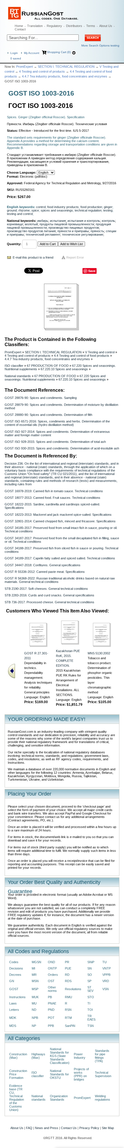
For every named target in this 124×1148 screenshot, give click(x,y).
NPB (35, 1017)
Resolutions (73, 989)
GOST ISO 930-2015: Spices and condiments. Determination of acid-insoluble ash (62, 448)
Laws (13, 1003)
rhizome (24, 210)
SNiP (90, 962)
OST (51, 981)
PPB (51, 1025)
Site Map (108, 1128)
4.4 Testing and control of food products (81, 355)
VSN (105, 989)
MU (34, 1003)
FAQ (29, 1128)
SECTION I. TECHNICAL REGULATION (66, 66)
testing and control (20, 214)
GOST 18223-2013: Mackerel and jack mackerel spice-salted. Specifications (58, 514)
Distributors (74, 26)
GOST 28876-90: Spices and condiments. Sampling (41, 398)
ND (34, 1009)
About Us (105, 26)
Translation (35, 26)
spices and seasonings (57, 210)
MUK (35, 997)
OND (51, 962)
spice (35, 210)
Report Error (75, 257)
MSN (35, 981)
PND (51, 1009)
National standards (18, 376)
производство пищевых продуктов (73, 227)
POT (51, 1017)
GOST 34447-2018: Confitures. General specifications (42, 565)
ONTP (52, 968)
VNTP (106, 968)
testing (107, 210)
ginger (108, 207)
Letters (14, 1009)
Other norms (52, 989)
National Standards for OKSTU (59, 1074)
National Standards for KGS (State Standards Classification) (59, 1055)
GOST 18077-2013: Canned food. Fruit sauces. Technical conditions (52, 497)
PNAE (52, 1003)
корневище (15, 224)
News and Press (46, 1128)
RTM (68, 1017)
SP (89, 981)
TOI (90, 1009)
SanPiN (70, 1025)
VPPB (106, 974)
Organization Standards (59, 1097)
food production (91, 207)
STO (90, 997)
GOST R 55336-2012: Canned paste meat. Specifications (45, 571)
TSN (90, 1025)
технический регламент (43, 234)
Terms (90, 26)
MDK (12, 1017)
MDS (12, 1025)
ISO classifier (14, 365)
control (41, 207)
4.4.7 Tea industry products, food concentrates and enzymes (64, 76)
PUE (68, 968)
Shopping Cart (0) (59, 52)
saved (15, 58)
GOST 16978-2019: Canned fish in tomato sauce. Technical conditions (54, 491)
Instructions (17, 997)
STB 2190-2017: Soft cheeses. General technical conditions (46, 588)
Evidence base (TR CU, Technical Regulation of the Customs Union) (16, 1098)
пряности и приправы (73, 231)
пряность (97, 231)
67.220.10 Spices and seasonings (64, 369)
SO (89, 974)
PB (50, 997)
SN (89, 968)
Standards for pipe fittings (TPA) (102, 1056)
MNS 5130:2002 (99, 653)
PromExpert (24, 66)
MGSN (36, 962)
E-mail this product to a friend (33, 257)
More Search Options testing (100, 45)
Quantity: (14, 244)
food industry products (63, 207)
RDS (68, 981)
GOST (13, 989)
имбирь (42, 220)
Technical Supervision (103, 1074)
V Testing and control (99, 352)
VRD (105, 981)
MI (33, 968)
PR (67, 962)
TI (88, 1003)
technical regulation (88, 210)
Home (19, 26)
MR (34, 974)
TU (104, 962)
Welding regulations (102, 1097)
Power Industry (79, 1055)
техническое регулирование (82, 234)
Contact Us (69, 1128)
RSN (68, 1009)
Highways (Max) (38, 1055)
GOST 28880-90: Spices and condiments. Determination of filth (48, 414)
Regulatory (54, 26)
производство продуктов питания (31, 231)
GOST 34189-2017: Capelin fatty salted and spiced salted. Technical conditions (60, 558)
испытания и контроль (83, 220)
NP (34, 1025)
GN (11, 981)
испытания (58, 220)
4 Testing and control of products (42, 71)
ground (12, 210)
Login (14, 53)
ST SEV (90, 989)
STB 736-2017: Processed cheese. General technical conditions (49, 602)
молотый (31, 224)
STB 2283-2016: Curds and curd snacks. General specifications (49, 595)
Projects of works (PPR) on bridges (81, 1074)
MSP (35, 989)
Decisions (16, 968)
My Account (31, 53)
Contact (20, 29)
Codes (13, 962)
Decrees (15, 974)
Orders (53, 974)
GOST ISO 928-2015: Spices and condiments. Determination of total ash (55, 441)
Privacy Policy (89, 1128)
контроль (108, 220)
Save (91, 271)
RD (67, 974)
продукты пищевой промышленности (67, 224)
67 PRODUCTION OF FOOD (48, 365)
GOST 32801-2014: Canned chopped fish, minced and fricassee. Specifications (60, 521)
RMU (68, 997)
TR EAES (91, 1017)
